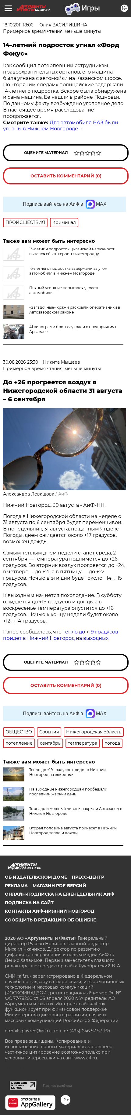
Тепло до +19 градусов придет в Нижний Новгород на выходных (67, 772)
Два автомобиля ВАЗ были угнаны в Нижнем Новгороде (60, 126)
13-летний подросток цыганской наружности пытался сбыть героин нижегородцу (72, 251)
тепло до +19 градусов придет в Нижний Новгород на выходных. (60, 635)
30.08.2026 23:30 (20, 362)
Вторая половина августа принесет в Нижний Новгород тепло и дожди (73, 830)
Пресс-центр (88, 877)
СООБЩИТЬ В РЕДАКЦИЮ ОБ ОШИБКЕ (50, 920)
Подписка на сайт (29, 902)
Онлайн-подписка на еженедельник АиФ (59, 894)
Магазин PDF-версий (59, 885)
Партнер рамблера (57, 1085)
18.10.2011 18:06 (18, 25)
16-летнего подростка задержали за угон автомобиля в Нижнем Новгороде (68, 271)
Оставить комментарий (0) (65, 176)
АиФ (63, 494)
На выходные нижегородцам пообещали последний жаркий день (68, 791)
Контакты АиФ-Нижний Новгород (49, 911)
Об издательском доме (36, 877)
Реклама (16, 885)
